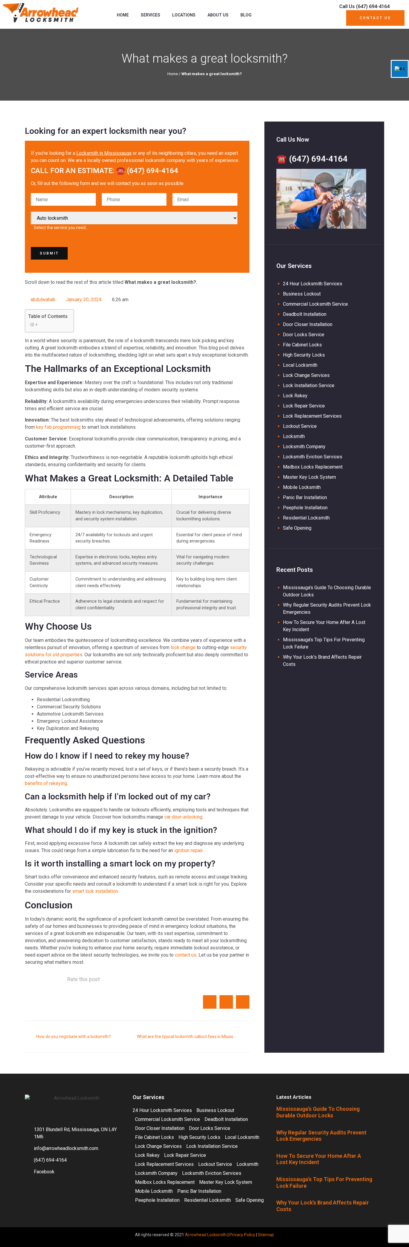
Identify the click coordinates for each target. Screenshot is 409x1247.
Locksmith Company (304, 446)
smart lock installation (95, 891)
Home (123, 15)
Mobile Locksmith (302, 487)
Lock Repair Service (304, 406)
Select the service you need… (61, 227)
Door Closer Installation (307, 324)
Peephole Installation (305, 507)
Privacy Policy (242, 1234)
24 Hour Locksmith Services (312, 284)
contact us (185, 955)
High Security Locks (304, 355)
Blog (246, 15)
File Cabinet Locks (302, 345)
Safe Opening (297, 528)
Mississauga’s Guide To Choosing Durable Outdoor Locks (318, 1112)
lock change (183, 647)
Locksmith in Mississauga (103, 153)
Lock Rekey (295, 396)
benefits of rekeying (46, 783)
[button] (209, 1002)
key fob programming (58, 427)
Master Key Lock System (309, 477)
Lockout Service (300, 426)
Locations (184, 15)
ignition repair (188, 850)
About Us (217, 15)
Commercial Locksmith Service (315, 304)
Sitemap (266, 1234)
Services (150, 15)
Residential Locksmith (306, 518)
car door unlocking (183, 817)
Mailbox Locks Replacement (313, 467)
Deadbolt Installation (304, 314)
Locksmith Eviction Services (312, 457)
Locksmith (294, 436)
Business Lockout (302, 294)
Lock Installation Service (308, 385)
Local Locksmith (300, 365)
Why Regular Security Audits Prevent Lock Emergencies (321, 1135)
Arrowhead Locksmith (206, 1234)
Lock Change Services (306, 375)
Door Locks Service (303, 334)
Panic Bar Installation (305, 497)
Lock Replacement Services (312, 416)
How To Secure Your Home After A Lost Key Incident (318, 1159)
